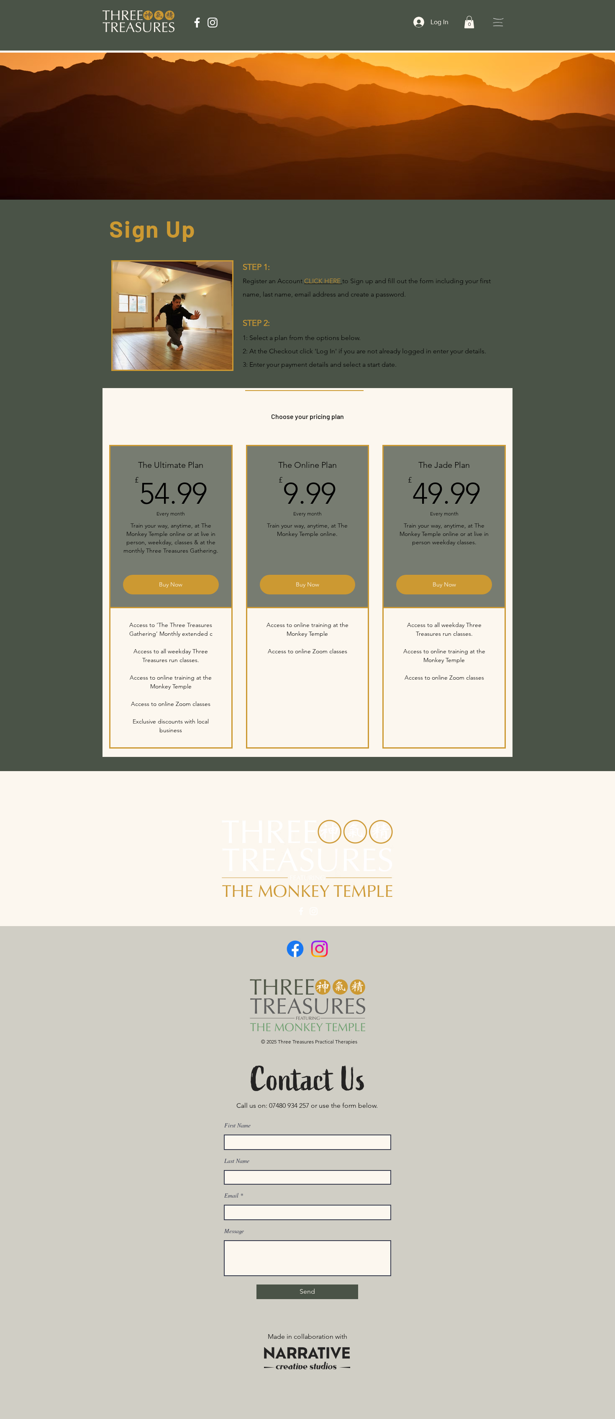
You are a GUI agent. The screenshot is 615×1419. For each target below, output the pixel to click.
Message (234, 1231)
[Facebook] (197, 22)
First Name (237, 1125)
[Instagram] (212, 22)
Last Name (236, 1161)
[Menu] (498, 22)
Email (231, 1195)
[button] (469, 22)
